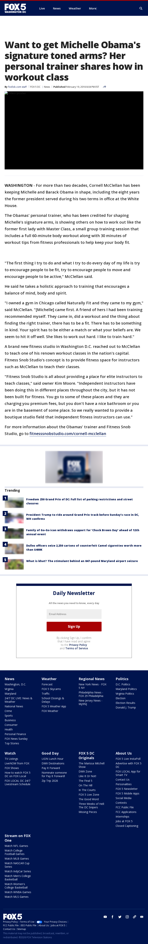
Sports (9, 715)
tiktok (134, 917)
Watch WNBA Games (18, 892)
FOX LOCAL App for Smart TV (128, 773)
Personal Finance (15, 734)
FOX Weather (50, 711)
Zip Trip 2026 (50, 780)
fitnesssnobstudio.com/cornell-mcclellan (67, 433)
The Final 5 (85, 780)
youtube (105, 917)
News (47, 86)
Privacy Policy (78, 645)
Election (120, 698)
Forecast (47, 684)
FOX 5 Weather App (54, 706)
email (142, 917)
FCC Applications (126, 812)
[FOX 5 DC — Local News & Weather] (17, 8)
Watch (10, 753)
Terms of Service (76, 648)
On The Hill (85, 785)
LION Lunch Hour (52, 759)
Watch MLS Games (17, 897)
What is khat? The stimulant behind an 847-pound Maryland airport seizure (82, 561)
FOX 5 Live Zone (89, 794)
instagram (127, 917)
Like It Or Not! (87, 776)
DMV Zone (85, 771)
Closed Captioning (127, 826)
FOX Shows (12, 768)
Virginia (9, 689)
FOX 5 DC (35, 86)
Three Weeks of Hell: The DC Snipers (91, 805)
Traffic (46, 693)
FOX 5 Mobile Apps (127, 793)
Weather (49, 678)
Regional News (91, 678)
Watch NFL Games (16, 846)
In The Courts (87, 790)
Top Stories (12, 743)
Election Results (125, 703)
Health (9, 729)
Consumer (11, 725)
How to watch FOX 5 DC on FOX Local (17, 774)
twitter (120, 917)
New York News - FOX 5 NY (92, 686)
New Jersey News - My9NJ (90, 702)
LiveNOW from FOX (17, 763)
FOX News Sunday (16, 738)
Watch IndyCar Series (18, 871)
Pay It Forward (51, 768)
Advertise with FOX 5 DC (128, 765)
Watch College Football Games (14, 852)
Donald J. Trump (126, 707)
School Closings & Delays (53, 699)
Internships (122, 816)
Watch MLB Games (17, 858)
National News (14, 706)
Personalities (124, 784)
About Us (124, 753)
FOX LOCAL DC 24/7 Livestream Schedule (17, 782)
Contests (121, 802)
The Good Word (89, 799)
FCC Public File (125, 807)
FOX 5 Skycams (51, 689)
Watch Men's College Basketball (18, 877)
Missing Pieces (88, 812)
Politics (122, 678)
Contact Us (123, 779)
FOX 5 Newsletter (127, 789)
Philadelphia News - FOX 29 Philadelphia (91, 694)
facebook (112, 917)
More (92, 8)
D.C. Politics (123, 684)
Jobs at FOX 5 (124, 821)
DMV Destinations (53, 763)
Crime (8, 711)
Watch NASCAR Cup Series (17, 864)
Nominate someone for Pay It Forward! (54, 774)
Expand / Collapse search (141, 8)
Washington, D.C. (15, 684)
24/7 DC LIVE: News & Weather (18, 699)
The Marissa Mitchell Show (91, 765)
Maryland (10, 693)
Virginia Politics (125, 693)
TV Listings (11, 759)
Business (10, 720)
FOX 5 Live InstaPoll (128, 759)
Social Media (123, 798)
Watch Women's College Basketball (16, 885)
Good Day (50, 753)
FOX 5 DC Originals (86, 755)
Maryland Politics (126, 689)
